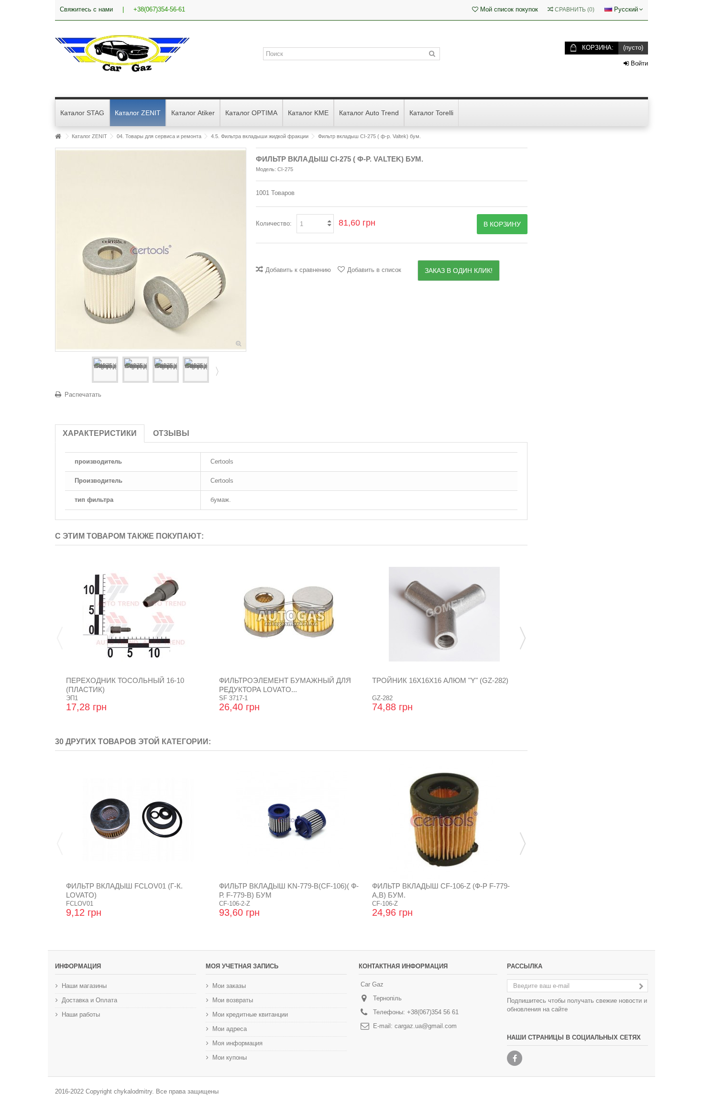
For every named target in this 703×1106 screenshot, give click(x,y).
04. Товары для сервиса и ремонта (159, 136)
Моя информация (237, 1043)
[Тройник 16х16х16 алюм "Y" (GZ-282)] (444, 614)
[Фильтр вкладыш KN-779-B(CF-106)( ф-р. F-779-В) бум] (291, 819)
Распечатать (83, 394)
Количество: (274, 223)
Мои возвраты (232, 1000)
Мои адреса (229, 1028)
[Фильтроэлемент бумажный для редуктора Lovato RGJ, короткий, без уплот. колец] (291, 614)
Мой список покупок (508, 9)
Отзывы (171, 433)
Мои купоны (229, 1057)
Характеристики (100, 433)
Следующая (216, 371)
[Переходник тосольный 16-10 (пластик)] (138, 614)
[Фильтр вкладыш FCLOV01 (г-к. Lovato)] (138, 819)
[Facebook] (514, 1058)
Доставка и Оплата (89, 1000)
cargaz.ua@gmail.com (426, 1026)
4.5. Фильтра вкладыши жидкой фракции (259, 136)
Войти (638, 63)
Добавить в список (374, 269)
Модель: (266, 169)
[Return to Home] (58, 136)
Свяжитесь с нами (86, 9)
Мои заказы (229, 985)
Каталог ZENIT (89, 136)
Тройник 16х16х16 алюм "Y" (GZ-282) (440, 680)
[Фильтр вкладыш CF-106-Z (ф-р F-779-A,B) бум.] (444, 819)
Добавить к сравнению (298, 269)
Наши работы (81, 1014)
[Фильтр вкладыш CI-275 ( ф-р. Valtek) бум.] (105, 369)
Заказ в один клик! (459, 270)
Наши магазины (84, 985)
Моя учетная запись (242, 966)
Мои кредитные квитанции (250, 1014)
